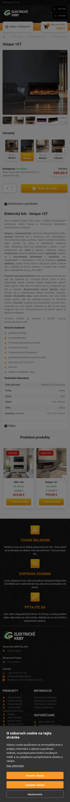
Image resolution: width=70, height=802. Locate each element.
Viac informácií (15, 765)
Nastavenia (35, 794)
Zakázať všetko (35, 785)
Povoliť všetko (35, 775)
